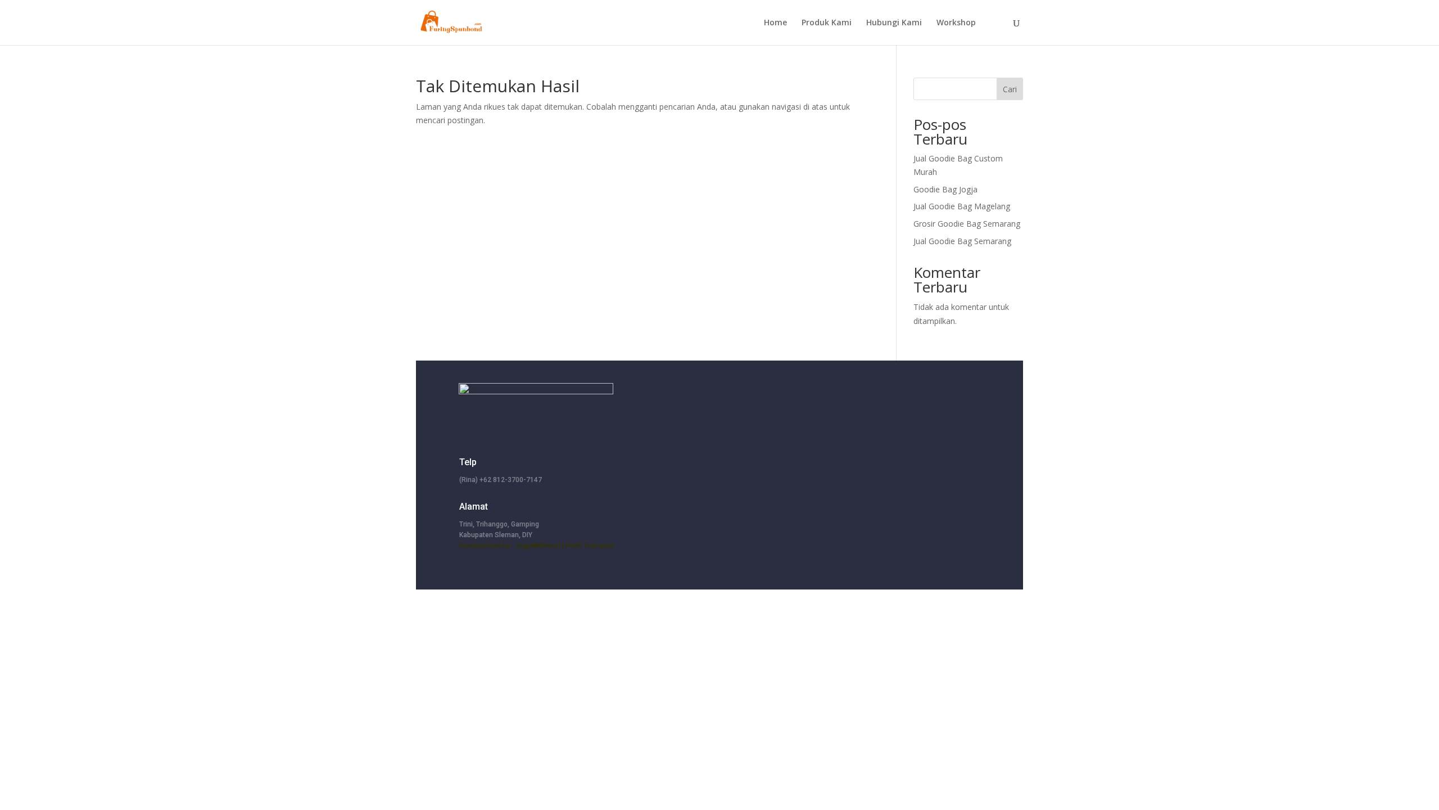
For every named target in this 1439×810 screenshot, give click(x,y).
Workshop (956, 23)
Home (775, 23)
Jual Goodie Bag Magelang (961, 206)
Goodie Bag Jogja (945, 189)
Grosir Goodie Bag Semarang (966, 223)
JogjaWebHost (537, 546)
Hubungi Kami (894, 23)
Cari (1010, 89)
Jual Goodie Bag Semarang (962, 241)
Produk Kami (827, 23)
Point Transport (589, 546)
